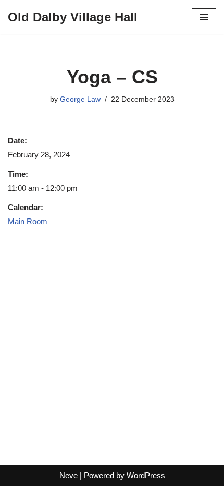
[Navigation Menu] (204, 17)
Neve (68, 475)
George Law (80, 99)
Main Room (27, 221)
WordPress (146, 475)
